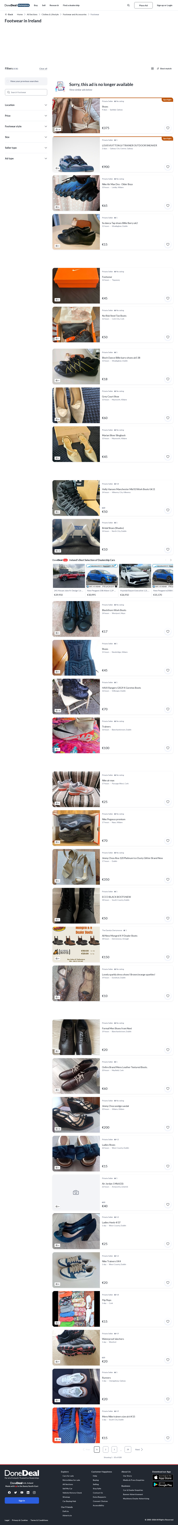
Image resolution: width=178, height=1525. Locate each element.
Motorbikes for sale (71, 1480)
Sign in (22, 1500)
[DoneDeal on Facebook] (9, 1492)
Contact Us (98, 1493)
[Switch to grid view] (152, 68)
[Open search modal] (128, 5)
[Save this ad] (168, 128)
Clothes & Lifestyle (50, 14)
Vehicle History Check (72, 1493)
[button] (71, 5)
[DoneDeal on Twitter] (15, 1492)
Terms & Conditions (39, 1520)
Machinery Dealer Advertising (136, 1499)
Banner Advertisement (133, 1494)
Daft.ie (66, 1511)
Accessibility (98, 1505)
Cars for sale (68, 1476)
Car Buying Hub (69, 1501)
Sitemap (66, 1497)
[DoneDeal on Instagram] (34, 1492)
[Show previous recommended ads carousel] (166, 560)
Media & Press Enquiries (133, 1480)
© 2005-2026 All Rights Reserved (159, 1520)
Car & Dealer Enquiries (133, 1490)
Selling (96, 1484)
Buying (96, 1480)
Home (20, 14)
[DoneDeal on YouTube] (21, 1492)
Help (95, 1476)
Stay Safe (97, 1489)
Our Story (127, 1476)
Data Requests (99, 1497)
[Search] (8, 92)
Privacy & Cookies (20, 1520)
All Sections (32, 14)
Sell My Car (67, 1489)
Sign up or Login (164, 5)
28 (128, 1449)
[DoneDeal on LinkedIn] (28, 1492)
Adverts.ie (67, 1515)
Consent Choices (100, 1501)
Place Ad (143, 5)
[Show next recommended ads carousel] (171, 560)
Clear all (43, 68)
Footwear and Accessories (75, 14)
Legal (7, 1520)
